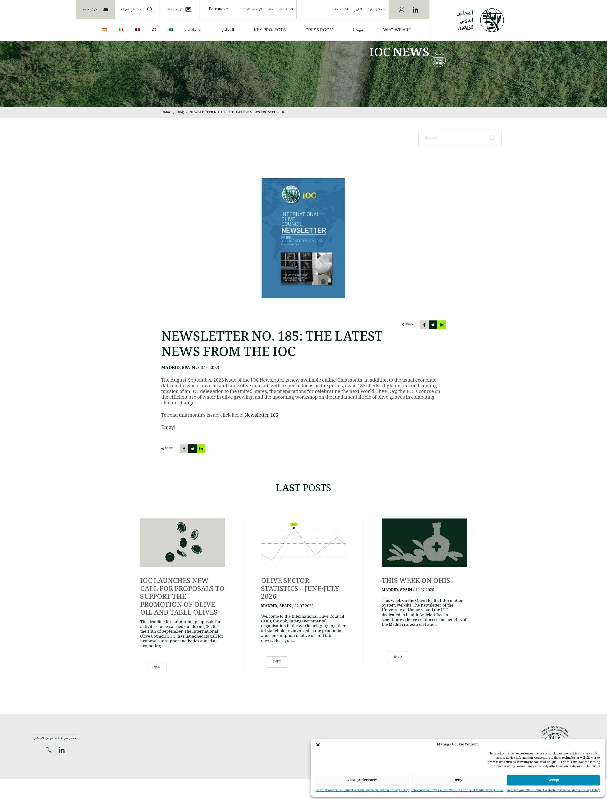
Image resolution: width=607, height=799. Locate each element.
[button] (318, 744)
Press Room (319, 29)
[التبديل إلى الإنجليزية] (155, 30)
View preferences (362, 780)
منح (270, 9)
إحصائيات (193, 29)
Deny (457, 780)
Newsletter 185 (261, 416)
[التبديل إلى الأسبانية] (105, 30)
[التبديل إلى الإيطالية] (122, 30)
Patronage (218, 9)
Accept (553, 780)
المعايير (227, 29)
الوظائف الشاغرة (251, 9)
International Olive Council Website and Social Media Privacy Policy (553, 790)
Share (409, 324)
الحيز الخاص (90, 9)
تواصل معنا (175, 9)
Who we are (397, 29)
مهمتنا (358, 29)
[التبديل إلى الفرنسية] (138, 30)
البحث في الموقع (132, 9)
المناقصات (286, 9)
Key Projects (270, 29)
